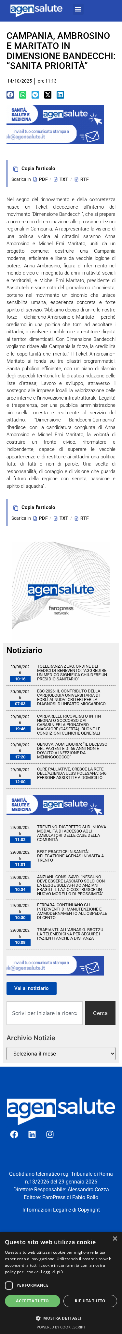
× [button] (114, 1238)
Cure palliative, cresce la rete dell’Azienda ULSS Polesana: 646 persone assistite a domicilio (71, 773)
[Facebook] (14, 1134)
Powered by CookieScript (61, 1327)
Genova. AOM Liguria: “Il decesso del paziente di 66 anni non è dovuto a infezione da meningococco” (72, 750)
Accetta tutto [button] (32, 1301)
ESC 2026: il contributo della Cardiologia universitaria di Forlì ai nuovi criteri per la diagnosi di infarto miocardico (71, 697)
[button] (78, 9)
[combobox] (45, 1013)
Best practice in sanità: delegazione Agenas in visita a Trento (70, 856)
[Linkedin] (32, 1134)
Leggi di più (52, 1272)
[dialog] (61, 1283)
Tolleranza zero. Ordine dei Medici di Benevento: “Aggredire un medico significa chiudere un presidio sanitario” (72, 672)
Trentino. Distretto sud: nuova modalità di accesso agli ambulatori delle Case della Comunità (71, 833)
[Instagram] (50, 1134)
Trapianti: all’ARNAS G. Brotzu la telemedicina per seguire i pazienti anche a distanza (70, 934)
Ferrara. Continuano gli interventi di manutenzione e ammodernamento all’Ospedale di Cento (72, 911)
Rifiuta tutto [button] (90, 1301)
